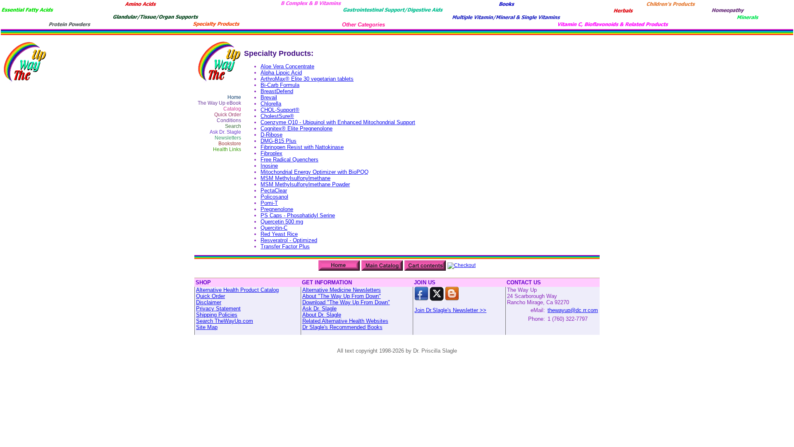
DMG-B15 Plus (279, 141)
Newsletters (228, 138)
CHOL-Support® (280, 110)
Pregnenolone (277, 209)
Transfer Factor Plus (285, 246)
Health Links (227, 149)
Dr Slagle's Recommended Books (342, 327)
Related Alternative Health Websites (345, 321)
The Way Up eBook (219, 103)
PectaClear (274, 190)
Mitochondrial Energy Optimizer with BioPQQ (314, 172)
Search (233, 126)
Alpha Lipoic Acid (281, 73)
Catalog (232, 109)
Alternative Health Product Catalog (237, 290)
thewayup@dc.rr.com (573, 310)
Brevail (269, 97)
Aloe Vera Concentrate (287, 66)
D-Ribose (271, 135)
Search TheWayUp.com (224, 321)
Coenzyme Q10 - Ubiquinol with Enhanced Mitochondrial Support (338, 122)
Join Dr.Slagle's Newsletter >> (450, 310)
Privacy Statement (218, 308)
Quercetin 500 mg (282, 222)
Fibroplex (271, 153)
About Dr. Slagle (321, 315)
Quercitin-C (274, 228)
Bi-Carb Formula (280, 85)
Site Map (207, 327)
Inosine (269, 166)
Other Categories (363, 25)
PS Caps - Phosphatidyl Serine (298, 215)
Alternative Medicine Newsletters (341, 290)
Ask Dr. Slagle (225, 132)
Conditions (229, 120)
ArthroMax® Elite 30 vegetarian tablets (307, 79)
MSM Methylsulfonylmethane (295, 178)
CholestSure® (277, 116)
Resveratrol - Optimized (289, 240)
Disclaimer (208, 302)
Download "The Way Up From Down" (346, 302)
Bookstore (229, 144)
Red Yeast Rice (279, 234)
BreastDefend (277, 91)
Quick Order (227, 115)
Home (234, 97)
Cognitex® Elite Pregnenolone (296, 128)
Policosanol (274, 197)
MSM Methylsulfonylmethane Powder (305, 184)
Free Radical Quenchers (289, 159)
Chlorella (271, 104)
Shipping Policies (216, 315)
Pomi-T (269, 203)
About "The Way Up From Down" (341, 296)
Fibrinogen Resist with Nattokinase (302, 147)
